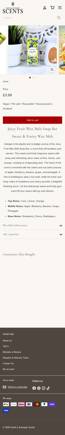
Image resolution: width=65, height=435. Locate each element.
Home (5, 81)
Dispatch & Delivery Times (16, 357)
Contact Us (8, 363)
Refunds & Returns (12, 352)
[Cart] (52, 7)
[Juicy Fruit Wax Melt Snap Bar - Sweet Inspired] (24, 290)
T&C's (6, 346)
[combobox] (32, 17)
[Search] (59, 17)
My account (8, 369)
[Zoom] (52, 69)
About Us (7, 340)
